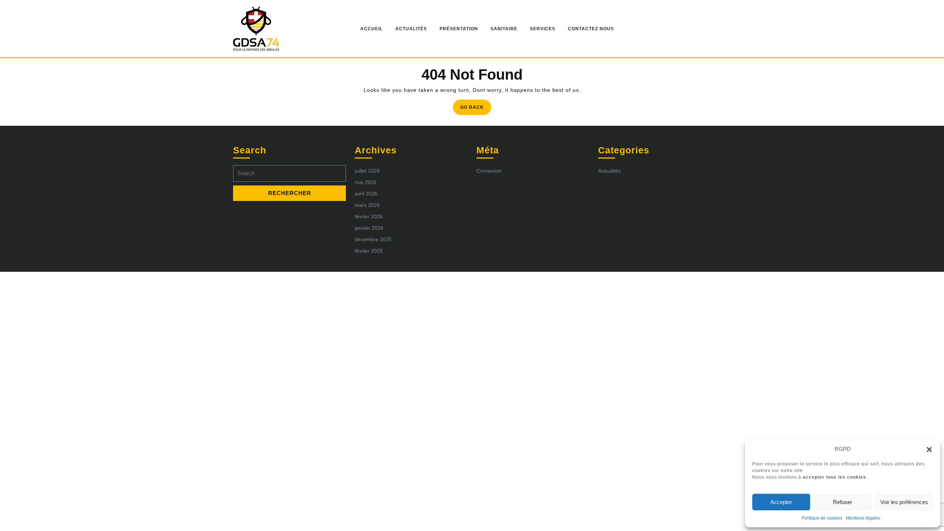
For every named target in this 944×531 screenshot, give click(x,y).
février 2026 (369, 216)
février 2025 (369, 251)
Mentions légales (863, 518)
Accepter (781, 502)
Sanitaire (503, 28)
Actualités (411, 28)
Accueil (371, 28)
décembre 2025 (373, 239)
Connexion (489, 171)
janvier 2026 (369, 228)
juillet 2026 (367, 171)
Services (542, 28)
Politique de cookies (822, 518)
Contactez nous (591, 28)
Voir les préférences (904, 502)
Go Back (475, 109)
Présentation (459, 28)
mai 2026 (365, 182)
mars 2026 (367, 205)
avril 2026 (366, 194)
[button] (929, 449)
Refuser (842, 502)
